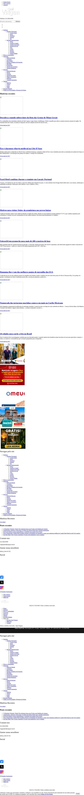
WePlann (9, 78)
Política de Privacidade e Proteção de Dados (14, 90)
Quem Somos (6, 2)
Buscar (18, 21)
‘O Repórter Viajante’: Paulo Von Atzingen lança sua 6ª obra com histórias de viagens (25, 529)
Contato (9, 623)
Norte (11, 34)
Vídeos (8, 84)
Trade (8, 87)
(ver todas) (2, 522)
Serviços (5, 69)
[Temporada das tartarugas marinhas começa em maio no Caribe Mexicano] (11, 299)
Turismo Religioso (11, 68)
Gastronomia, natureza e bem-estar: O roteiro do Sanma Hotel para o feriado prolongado (26, 530)
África (11, 41)
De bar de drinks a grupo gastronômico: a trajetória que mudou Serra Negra (22, 532)
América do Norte (14, 44)
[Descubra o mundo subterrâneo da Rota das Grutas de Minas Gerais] (11, 114)
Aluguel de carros (11, 75)
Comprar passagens (12, 80)
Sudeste (12, 37)
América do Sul (14, 46)
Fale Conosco (6, 3)
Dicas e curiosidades (8, 55)
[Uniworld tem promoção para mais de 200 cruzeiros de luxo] (11, 237)
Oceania (12, 52)
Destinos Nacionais (12, 31)
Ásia (11, 47)
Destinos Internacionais (13, 40)
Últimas (5, 81)
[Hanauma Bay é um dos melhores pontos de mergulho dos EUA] (11, 268)
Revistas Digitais (7, 88)
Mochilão (9, 64)
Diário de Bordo (11, 58)
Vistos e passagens (11, 77)
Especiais (5, 56)
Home (4, 608)
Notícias (9, 83)
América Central (14, 43)
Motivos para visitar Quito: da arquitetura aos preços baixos (25, 210)
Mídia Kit (5, 597)
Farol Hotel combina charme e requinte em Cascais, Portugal (26, 179)
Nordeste (12, 36)
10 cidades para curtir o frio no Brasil (16, 334)
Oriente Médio (13, 53)
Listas (8, 86)
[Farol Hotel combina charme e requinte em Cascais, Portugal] (11, 176)
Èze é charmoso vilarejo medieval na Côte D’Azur (21, 148)
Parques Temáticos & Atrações (14, 62)
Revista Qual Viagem (12, 620)
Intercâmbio (10, 61)
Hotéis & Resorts (11, 71)
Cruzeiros (9, 59)
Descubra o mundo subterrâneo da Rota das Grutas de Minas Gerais (29, 118)
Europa (12, 50)
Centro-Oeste (13, 33)
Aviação (9, 74)
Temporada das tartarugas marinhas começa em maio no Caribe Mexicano (31, 303)
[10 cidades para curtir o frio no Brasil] (11, 330)
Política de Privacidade (47, 794)
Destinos (5, 30)
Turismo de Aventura (12, 66)
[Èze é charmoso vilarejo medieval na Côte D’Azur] (11, 145)
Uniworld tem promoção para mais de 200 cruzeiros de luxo (25, 241)
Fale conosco (6, 594)
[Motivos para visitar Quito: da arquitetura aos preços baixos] (11, 206)
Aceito (77, 793)
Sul (11, 39)
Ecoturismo (9, 65)
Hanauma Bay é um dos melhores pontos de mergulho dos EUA (26, 272)
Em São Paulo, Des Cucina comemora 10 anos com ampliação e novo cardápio (23, 535)
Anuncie (5, 5)
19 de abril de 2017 (5, 125)
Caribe (11, 49)
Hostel (8, 72)
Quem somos (6, 596)
